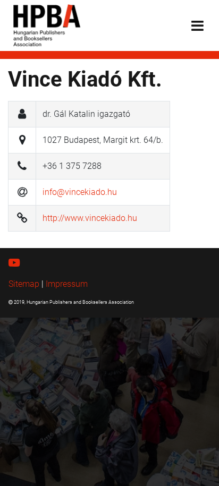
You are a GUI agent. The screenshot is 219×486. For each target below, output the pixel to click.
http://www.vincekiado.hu (90, 218)
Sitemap (24, 284)
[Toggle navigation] (197, 26)
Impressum (67, 284)
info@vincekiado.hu (80, 192)
